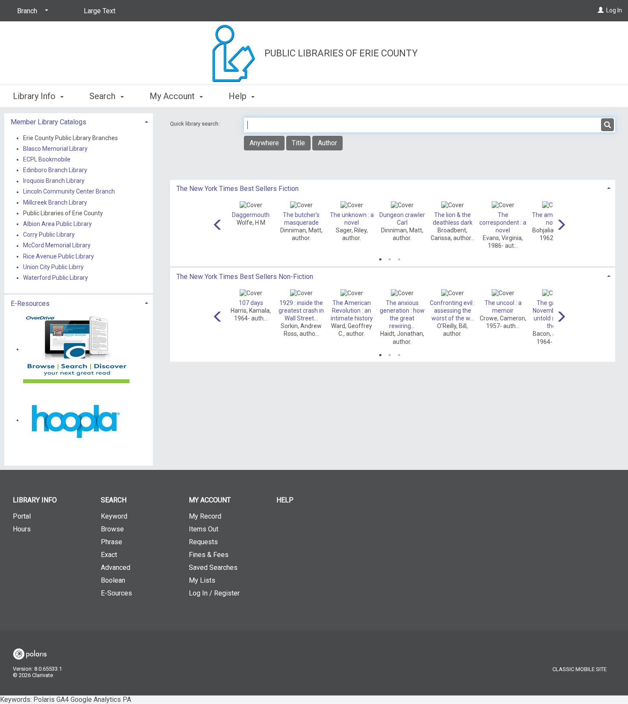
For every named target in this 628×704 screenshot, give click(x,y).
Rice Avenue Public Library (58, 256)
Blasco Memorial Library (55, 148)
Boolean (113, 580)
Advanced (115, 567)
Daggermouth (251, 214)
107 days (251, 302)
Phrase (111, 542)
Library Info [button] (35, 96)
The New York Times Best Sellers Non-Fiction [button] (244, 277)
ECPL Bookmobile (46, 159)
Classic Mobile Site (579, 669)
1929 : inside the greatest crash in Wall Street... (301, 310)
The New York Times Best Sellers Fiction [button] (237, 189)
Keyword (114, 516)
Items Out (203, 529)
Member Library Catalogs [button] (48, 122)
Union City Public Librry (53, 267)
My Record (205, 516)
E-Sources (116, 593)
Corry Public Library (49, 235)
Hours (22, 529)
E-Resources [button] (30, 303)
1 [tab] (380, 257)
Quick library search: (195, 123)
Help (284, 500)
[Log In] (601, 10)
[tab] (393, 187)
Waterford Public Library (55, 277)
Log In (614, 10)
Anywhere (264, 143)
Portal (22, 516)
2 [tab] (389, 257)
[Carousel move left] (218, 225)
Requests (203, 542)
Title (298, 143)
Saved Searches (213, 567)
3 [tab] (399, 257)
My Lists (202, 580)
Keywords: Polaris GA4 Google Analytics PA (314, 352)
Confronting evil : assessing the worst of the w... (452, 310)
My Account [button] (173, 96)
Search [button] (103, 96)
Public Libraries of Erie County (341, 53)
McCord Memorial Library (57, 245)
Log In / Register (214, 593)
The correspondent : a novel (502, 222)
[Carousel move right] (561, 225)
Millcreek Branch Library (55, 202)
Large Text (99, 11)
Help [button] (239, 96)
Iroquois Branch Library (54, 181)
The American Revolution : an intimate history (352, 310)
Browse (112, 529)
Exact (109, 555)
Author (327, 143)
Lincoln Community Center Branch (69, 191)
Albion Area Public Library (57, 223)
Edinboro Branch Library (55, 170)
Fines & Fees (209, 555)
